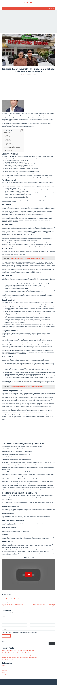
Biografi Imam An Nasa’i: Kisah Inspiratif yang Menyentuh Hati (15, 652)
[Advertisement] (28, 21)
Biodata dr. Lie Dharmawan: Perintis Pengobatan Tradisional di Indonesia (12, 604)
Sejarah (3, 672)
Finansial (4, 668)
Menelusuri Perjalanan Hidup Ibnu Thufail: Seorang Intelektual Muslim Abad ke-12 (19, 657)
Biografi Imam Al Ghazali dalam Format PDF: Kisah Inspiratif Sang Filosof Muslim (19, 655)
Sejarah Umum (5, 675)
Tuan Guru (28, 2)
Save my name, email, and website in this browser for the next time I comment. (20, 632)
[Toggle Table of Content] (21, 130)
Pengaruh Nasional (8, 142)
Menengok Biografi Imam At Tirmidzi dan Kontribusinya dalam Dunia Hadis (18, 650)
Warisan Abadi (8, 143)
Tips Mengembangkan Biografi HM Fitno (11, 147)
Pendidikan (7, 135)
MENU (52, 8)
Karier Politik (7, 136)
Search (3, 641)
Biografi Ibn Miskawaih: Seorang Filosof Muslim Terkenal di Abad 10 (16, 659)
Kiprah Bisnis (7, 138)
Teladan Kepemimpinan (9, 144)
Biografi (7, 599)
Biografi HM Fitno (7, 132)
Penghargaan (7, 139)
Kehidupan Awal (8, 134)
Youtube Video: (10, 150)
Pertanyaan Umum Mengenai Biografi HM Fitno (13, 146)
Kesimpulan (5, 149)
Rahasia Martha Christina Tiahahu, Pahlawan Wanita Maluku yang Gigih (44, 604)
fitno (19, 599)
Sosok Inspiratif (8, 140)
